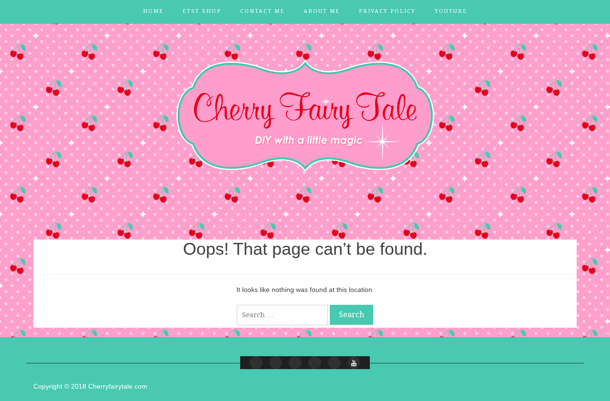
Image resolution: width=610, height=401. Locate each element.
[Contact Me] (295, 362)
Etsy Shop (202, 11)
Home (153, 11)
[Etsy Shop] (275, 362)
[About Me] (314, 362)
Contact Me (262, 11)
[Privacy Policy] (334, 362)
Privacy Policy (387, 11)
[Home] (256, 362)
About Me (322, 11)
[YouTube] (353, 362)
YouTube (451, 11)
